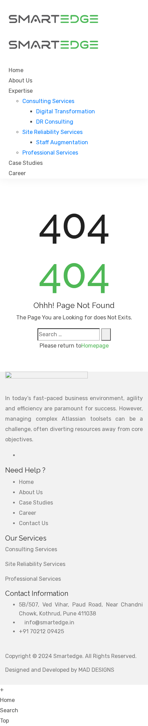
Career (17, 173)
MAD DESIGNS (96, 670)
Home (16, 70)
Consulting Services (48, 101)
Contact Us (33, 523)
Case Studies (26, 163)
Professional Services (50, 152)
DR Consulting (54, 121)
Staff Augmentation (62, 142)
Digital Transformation (65, 111)
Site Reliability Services (52, 132)
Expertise (21, 91)
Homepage (95, 345)
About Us (20, 80)
